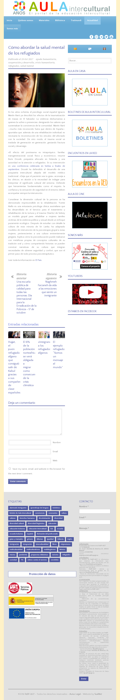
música (12, 555)
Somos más (12, 28)
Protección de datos (42, 574)
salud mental (27, 66)
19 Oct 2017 (27, 59)
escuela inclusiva (16, 534)
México (62, 549)
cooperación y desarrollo (21, 62)
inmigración (14, 544)
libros (54, 544)
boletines (56, 508)
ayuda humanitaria (46, 59)
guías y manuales (16, 539)
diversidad (58, 518)
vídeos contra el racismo (37, 560)
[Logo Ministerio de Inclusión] (31, 606)
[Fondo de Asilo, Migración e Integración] (24, 618)
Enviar (83, 679)
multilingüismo (50, 549)
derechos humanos (27, 518)
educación (52, 523)
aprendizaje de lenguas (39, 508)
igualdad (50, 539)
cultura (64, 513)
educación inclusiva (17, 529)
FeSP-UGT (30, 694)
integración (27, 544)
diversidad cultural (17, 523)
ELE (51, 529)
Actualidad (92, 20)
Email (55, 451)
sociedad (13, 560)
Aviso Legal (75, 694)
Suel (98, 694)
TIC (22, 560)
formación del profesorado (47, 534)
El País (38, 260)
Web (55, 460)
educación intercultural (38, 529)
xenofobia (55, 560)
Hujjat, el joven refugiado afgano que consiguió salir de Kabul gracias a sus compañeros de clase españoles (15, 367)
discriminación (44, 518)
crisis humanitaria (45, 62)
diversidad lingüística (36, 523)
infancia (61, 539)
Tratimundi (76, 20)
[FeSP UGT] (20, 593)
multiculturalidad (16, 549)
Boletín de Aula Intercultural (20, 513)
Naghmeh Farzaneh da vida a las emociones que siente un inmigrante (47, 288)
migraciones (66, 544)
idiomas (40, 539)
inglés (69, 539)
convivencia (39, 513)
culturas (13, 518)
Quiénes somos (25, 20)
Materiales (44, 20)
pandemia (23, 555)
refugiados (13, 66)
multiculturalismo (33, 549)
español (30, 534)
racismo (55, 555)
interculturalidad (42, 544)
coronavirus (53, 513)
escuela (60, 529)
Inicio (9, 20)
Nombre (57, 442)
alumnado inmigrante (18, 508)
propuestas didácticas (39, 555)
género (30, 539)
